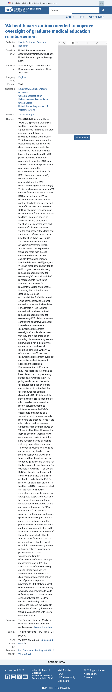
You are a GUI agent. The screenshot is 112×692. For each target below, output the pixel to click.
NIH (51, 687)
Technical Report (26, 114)
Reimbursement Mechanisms (33, 99)
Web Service (96, 17)
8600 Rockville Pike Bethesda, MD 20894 (42, 677)
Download (81, 137)
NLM (44, 687)
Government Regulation (30, 96)
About (70, 17)
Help (82, 17)
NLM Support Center (94, 670)
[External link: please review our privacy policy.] (7, 676)
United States (25, 102)
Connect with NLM (14, 670)
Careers (88, 677)
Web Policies (64, 670)
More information (43, 627)
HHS (57, 687)
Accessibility (90, 673)
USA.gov (65, 687)
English (22, 77)
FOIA (60, 673)
